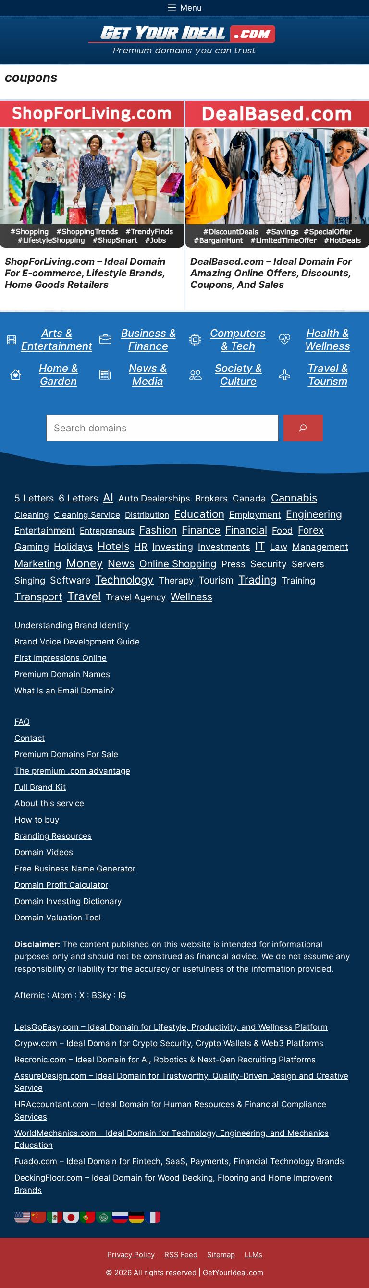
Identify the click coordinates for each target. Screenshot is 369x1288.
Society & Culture (238, 374)
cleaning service (87, 515)
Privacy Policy (131, 1254)
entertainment (44, 530)
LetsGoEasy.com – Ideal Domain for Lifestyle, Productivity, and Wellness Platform (171, 1027)
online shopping (178, 564)
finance (201, 530)
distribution (147, 515)
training (298, 580)
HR (141, 546)
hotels (113, 546)
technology (124, 579)
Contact (29, 738)
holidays (73, 546)
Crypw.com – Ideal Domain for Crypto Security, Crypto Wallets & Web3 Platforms (168, 1043)
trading (257, 579)
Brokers (211, 498)
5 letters (34, 498)
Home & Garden (58, 374)
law (278, 546)
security (268, 564)
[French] (153, 1216)
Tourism (216, 580)
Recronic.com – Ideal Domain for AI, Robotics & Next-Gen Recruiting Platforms (165, 1059)
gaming (31, 546)
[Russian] (120, 1216)
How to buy (36, 819)
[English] (22, 1216)
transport (38, 596)
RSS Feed (180, 1254)
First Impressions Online (60, 658)
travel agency (136, 597)
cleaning (31, 515)
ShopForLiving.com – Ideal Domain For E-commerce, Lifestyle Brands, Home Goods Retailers (85, 273)
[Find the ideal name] (303, 428)
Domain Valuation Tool (57, 917)
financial (246, 530)
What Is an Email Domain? (64, 690)
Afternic (29, 995)
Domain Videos (43, 852)
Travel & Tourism (328, 374)
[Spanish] (55, 1216)
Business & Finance (148, 339)
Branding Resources (53, 836)
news (121, 563)
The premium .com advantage (72, 770)
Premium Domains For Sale (66, 754)
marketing (38, 564)
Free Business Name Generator (74, 868)
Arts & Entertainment (56, 339)
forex (311, 530)
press (233, 564)
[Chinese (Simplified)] (39, 1216)
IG (122, 995)
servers (308, 564)
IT (260, 546)
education (199, 513)
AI (108, 497)
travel (84, 596)
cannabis (294, 497)
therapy (176, 580)
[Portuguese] (88, 1216)
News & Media (148, 374)
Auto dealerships (154, 498)
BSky (101, 995)
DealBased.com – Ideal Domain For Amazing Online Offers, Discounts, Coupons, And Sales (271, 273)
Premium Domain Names (62, 674)
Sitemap (221, 1254)
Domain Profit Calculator (61, 885)
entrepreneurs (107, 530)
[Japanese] (71, 1216)
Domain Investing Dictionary (68, 901)
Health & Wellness (327, 339)
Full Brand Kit (40, 787)
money (84, 563)
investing (172, 546)
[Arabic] (104, 1216)
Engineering (314, 514)
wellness (191, 596)
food (282, 530)
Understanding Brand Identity (71, 625)
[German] (137, 1216)
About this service (49, 803)
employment (255, 514)
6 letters (78, 498)
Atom (62, 995)
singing (29, 580)
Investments (224, 546)
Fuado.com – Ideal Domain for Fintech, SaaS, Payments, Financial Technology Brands (179, 1161)
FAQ (22, 722)
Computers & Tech (238, 339)
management (320, 546)
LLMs (253, 1254)
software (70, 580)
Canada (249, 498)
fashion (158, 530)
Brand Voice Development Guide (77, 641)
